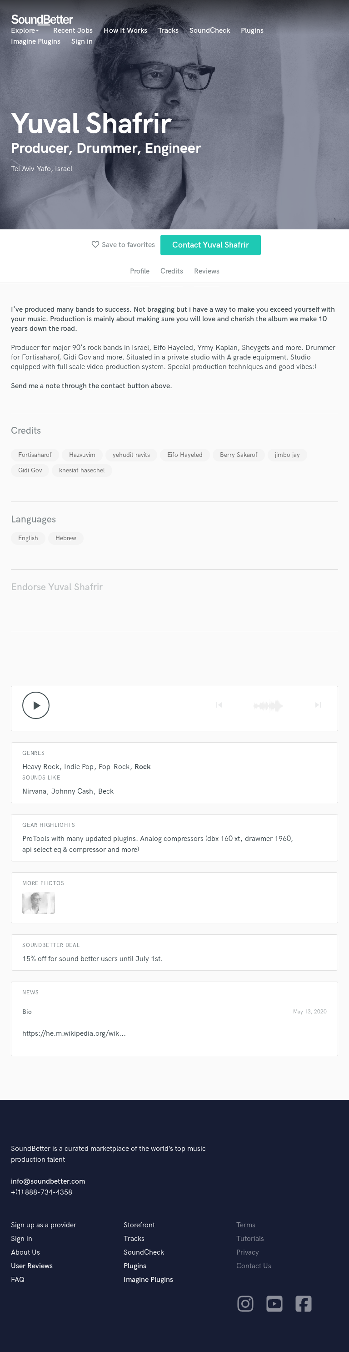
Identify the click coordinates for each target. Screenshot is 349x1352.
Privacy (247, 1252)
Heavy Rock (40, 767)
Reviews (206, 271)
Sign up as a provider (43, 1225)
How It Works (125, 30)
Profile (140, 271)
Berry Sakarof (239, 455)
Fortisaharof (35, 455)
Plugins (252, 30)
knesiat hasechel (82, 470)
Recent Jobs (73, 30)
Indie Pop (79, 767)
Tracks (168, 30)
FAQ (18, 1280)
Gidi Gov (30, 470)
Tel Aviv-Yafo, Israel (41, 169)
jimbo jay (287, 455)
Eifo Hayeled (185, 455)
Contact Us (253, 1266)
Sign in (82, 41)
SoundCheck (209, 30)
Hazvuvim (82, 455)
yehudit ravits (131, 455)
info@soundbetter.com (48, 1181)
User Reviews (32, 1266)
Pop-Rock (114, 767)
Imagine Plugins (35, 41)
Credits (171, 271)
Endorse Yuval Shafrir (57, 587)
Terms (245, 1225)
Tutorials (250, 1239)
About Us (25, 1252)
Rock (143, 767)
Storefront (139, 1225)
